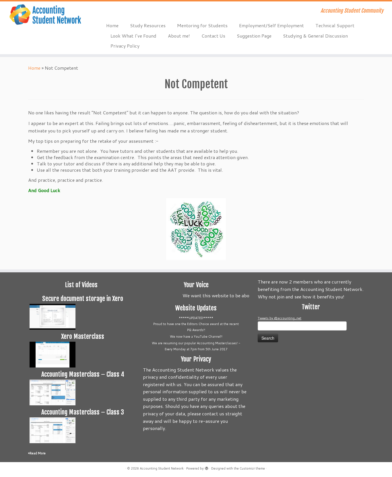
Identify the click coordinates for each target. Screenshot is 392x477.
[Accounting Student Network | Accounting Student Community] (45, 15)
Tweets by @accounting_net (279, 318)
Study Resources (148, 25)
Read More (38, 453)
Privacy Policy (124, 45)
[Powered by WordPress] (207, 467)
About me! (179, 35)
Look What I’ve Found (133, 35)
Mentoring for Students (202, 25)
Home (112, 25)
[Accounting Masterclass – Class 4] (52, 392)
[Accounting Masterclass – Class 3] (52, 430)
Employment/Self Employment (271, 25)
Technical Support (334, 25)
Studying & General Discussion (315, 35)
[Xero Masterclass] (52, 354)
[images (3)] (196, 229)
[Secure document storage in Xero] (52, 316)
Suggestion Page (254, 35)
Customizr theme (252, 468)
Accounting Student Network (162, 468)
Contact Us (213, 35)
